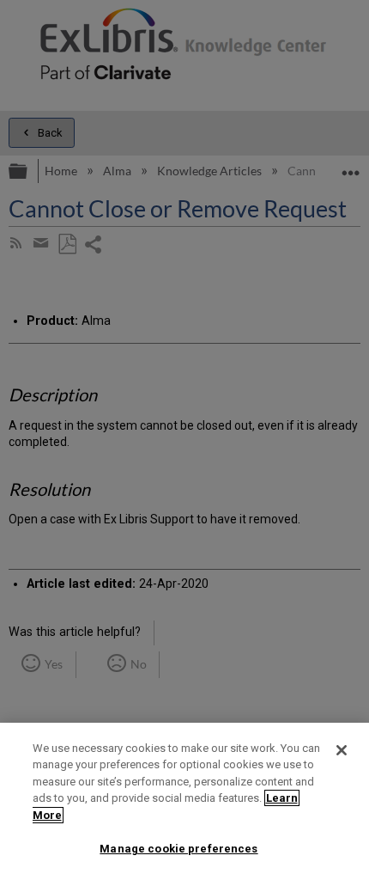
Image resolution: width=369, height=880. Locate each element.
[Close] (341, 750)
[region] (184, 801)
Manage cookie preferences (178, 848)
